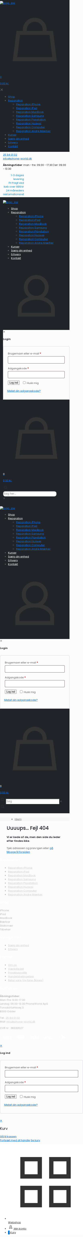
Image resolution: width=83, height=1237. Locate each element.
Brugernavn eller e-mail (21, 1067)
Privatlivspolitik (17, 973)
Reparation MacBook (22, 875)
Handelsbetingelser (21, 976)
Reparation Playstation (23, 883)
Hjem (18, 819)
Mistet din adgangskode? (21, 1105)
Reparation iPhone (20, 868)
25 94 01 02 (13, 1018)
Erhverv (13, 949)
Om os (12, 965)
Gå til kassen (8, 1136)
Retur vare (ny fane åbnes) (25, 980)
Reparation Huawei (20, 887)
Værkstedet (16, 969)
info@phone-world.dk (20, 1022)
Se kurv (35, 1140)
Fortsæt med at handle (15, 1140)
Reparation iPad (18, 872)
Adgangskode (15, 1082)
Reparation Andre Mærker (25, 894)
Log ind (10, 1096)
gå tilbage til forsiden (30, 850)
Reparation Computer (22, 891)
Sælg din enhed (18, 945)
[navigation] (41, 1130)
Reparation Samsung (22, 879)
